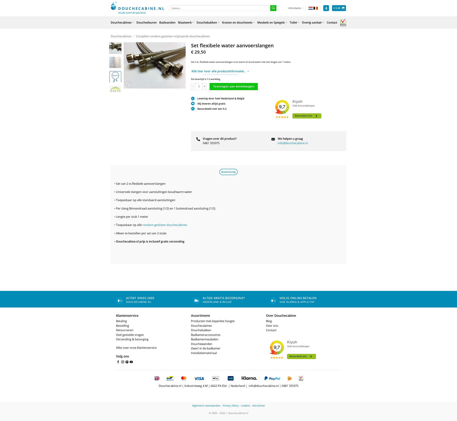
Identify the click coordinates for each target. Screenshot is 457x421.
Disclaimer (258, 405)
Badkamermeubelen (204, 339)
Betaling (121, 321)
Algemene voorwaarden (206, 405)
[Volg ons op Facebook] (118, 362)
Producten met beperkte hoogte (213, 321)
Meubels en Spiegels (271, 22)
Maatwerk (185, 22)
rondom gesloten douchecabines (164, 225)
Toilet (293, 22)
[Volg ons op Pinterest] (126, 362)
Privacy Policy (231, 405)
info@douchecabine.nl (293, 143)
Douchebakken (207, 22)
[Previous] (129, 65)
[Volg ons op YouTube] (131, 362)
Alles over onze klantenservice (136, 348)
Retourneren (124, 330)
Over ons (272, 326)
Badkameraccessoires (205, 335)
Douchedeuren (146, 22)
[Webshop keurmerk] (343, 22)
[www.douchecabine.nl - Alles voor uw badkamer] (137, 8)
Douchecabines (121, 22)
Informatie (294, 8)
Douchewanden (201, 344)
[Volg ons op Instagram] (122, 362)
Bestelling (122, 326)
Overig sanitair (312, 22)
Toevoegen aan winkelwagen (233, 86)
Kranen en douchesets (237, 22)
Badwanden (167, 22)
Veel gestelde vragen (130, 335)
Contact (332, 22)
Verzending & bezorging (132, 339)
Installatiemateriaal (204, 353)
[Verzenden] (273, 8)
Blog (269, 321)
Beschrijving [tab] (228, 171)
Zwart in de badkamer (205, 348)
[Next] (180, 65)
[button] (326, 8)
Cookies (245, 405)
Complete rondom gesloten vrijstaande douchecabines (173, 36)
